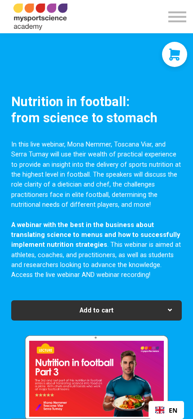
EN (173, 410)
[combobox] (166, 410)
